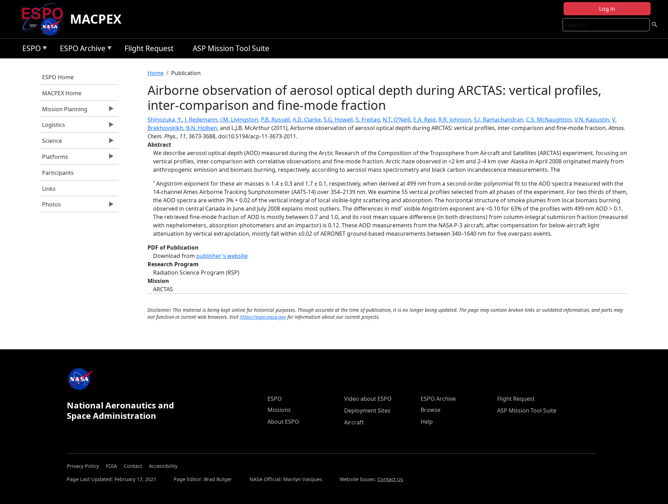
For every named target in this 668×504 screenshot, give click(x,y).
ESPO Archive (80, 49)
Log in (607, 9)
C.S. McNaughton (549, 119)
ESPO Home (58, 77)
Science (51, 142)
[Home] (45, 19)
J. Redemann (201, 119)
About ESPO (283, 421)
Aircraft (354, 422)
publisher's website (222, 256)
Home (156, 73)
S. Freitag (368, 119)
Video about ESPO (368, 399)
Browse (430, 410)
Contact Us (390, 479)
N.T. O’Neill (397, 119)
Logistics (52, 126)
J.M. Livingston (239, 119)
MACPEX (95, 18)
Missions (279, 410)
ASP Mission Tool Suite (231, 48)
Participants (58, 173)
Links (49, 189)
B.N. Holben (201, 128)
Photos (50, 206)
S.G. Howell (338, 119)
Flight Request (149, 48)
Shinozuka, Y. (165, 119)
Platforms (54, 158)
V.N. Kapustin (591, 119)
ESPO (30, 49)
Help (427, 421)
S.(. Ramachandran (498, 119)
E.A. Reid (424, 119)
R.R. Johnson (454, 119)
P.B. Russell (275, 119)
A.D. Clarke (307, 119)
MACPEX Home (61, 93)
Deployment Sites (367, 410)
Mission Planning (63, 110)
